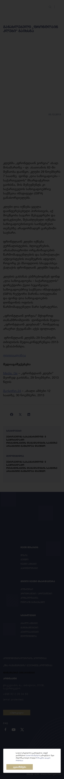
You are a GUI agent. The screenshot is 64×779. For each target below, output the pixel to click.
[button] (19, 767)
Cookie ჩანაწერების (32, 755)
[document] (32, 389)
